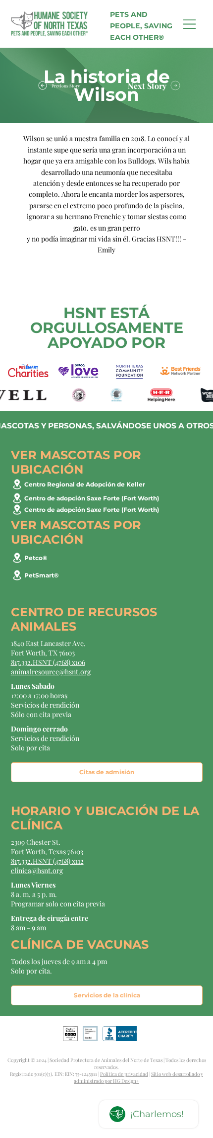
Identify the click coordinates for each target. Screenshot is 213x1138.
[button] (100, 639)
